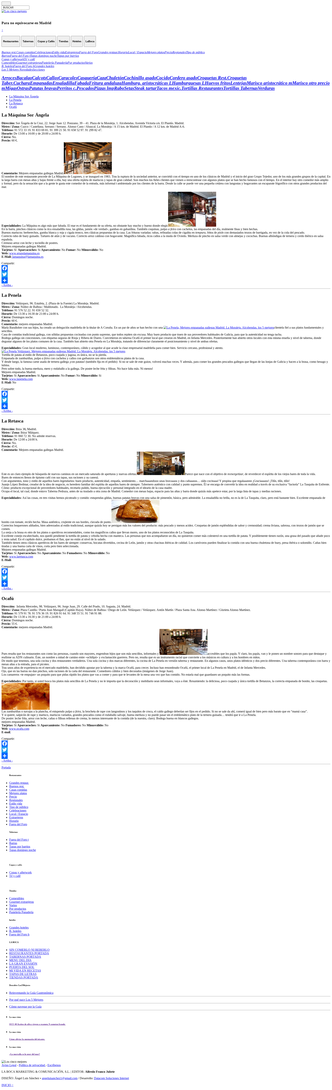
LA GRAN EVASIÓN (23, 963)
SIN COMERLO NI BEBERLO (29, 949)
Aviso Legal (9, 1065)
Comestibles (16, 898)
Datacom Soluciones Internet (111, 1078)
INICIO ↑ (7, 1085)
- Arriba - (7, 285)
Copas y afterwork (20, 872)
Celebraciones (17, 810)
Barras (13, 843)
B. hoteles (15, 931)
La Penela (15, 100)
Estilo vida (15, 803)
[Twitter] (166, 274)
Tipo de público (18, 807)
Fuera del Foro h (19, 934)
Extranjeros (16, 817)
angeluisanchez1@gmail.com (59, 1078)
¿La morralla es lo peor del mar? (24, 1054)
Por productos (17, 908)
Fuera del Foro (18, 824)
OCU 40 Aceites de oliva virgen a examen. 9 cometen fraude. (37, 1024)
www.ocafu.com (19, 728)
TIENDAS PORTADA (23, 977)
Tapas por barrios (19, 846)
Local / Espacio (18, 814)
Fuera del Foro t (19, 839)
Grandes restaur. (19, 782)
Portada (6, 767)
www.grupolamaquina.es (24, 253)
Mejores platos (18, 793)
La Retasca (16, 103)
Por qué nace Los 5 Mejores (26, 999)
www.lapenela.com (21, 379)
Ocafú (13, 106)
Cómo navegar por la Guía (25, 1006)
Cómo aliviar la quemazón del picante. (27, 1039)
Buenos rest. (16, 786)
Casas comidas (18, 789)
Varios (13, 905)
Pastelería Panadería (21, 912)
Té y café (15, 876)
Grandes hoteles (19, 927)
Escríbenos (54, 1065)
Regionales (16, 800)
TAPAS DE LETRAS (23, 974)
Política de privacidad (32, 1065)
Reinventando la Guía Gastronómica (31, 992)
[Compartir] (166, 280)
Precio (13, 796)
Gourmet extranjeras (21, 901)
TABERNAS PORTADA (25, 956)
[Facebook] (166, 268)
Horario (14, 820)
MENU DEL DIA (20, 960)
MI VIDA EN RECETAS (25, 970)
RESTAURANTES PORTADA (29, 953)
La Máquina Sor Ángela (24, 96)
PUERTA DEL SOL (21, 967)
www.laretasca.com (21, 556)
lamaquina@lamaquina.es (27, 256)
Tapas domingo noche (22, 850)
